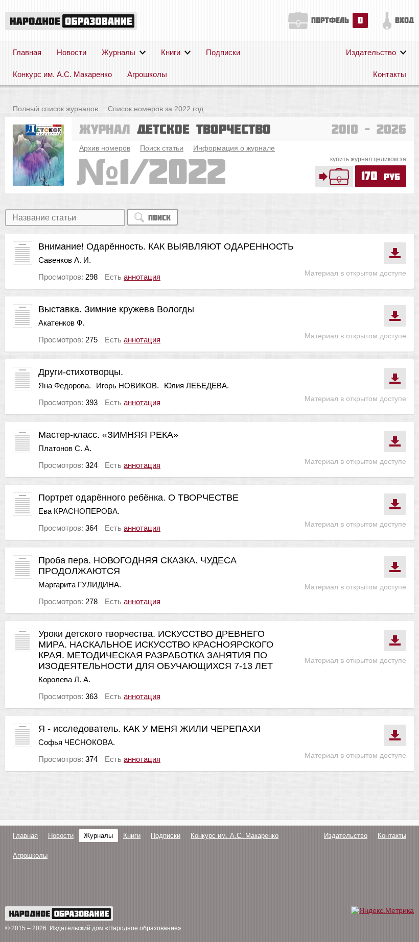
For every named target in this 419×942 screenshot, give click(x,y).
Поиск (159, 217)
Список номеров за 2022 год (155, 109)
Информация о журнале (234, 148)
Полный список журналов (55, 109)
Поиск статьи (161, 148)
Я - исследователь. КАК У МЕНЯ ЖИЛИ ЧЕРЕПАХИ (149, 729)
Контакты (389, 74)
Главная (27, 52)
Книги (170, 52)
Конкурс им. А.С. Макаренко (62, 74)
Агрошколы (147, 74)
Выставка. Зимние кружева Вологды (116, 309)
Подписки (223, 52)
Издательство (371, 52)
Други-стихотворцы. (80, 372)
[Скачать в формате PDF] (395, 253)
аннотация (142, 276)
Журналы (118, 52)
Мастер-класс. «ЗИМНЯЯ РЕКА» (108, 435)
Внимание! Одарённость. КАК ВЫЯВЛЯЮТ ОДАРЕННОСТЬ (166, 246)
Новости (71, 52)
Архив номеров (104, 148)
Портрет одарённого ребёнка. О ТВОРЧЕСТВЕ (138, 497)
